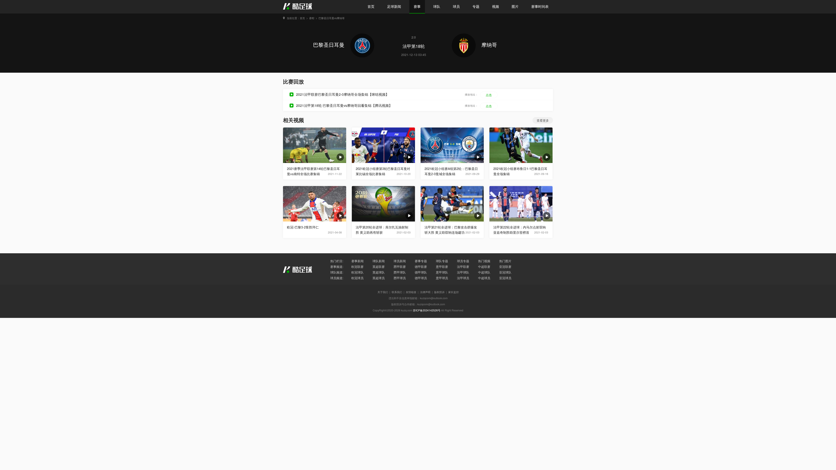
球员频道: (336, 278)
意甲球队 (442, 272)
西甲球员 (400, 278)
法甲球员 (463, 278)
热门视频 (484, 261)
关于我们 (383, 292)
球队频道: (336, 272)
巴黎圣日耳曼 (329, 44)
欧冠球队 (357, 272)
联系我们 (397, 292)
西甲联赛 (400, 266)
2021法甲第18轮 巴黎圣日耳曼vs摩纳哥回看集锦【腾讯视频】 (344, 105)
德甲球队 (421, 272)
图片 (515, 6)
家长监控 (453, 292)
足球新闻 (394, 6)
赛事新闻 (357, 261)
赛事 (417, 6)
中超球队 (484, 272)
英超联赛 (378, 266)
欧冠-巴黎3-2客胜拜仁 (303, 227)
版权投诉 (439, 292)
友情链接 (411, 292)
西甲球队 (400, 272)
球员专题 (463, 261)
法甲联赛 (463, 266)
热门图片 (505, 261)
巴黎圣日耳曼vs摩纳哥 (332, 18)
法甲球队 (463, 272)
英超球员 (378, 278)
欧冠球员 (357, 278)
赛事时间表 (540, 6)
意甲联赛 (442, 266)
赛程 (311, 18)
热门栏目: (336, 261)
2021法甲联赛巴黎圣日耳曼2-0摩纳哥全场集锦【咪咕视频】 (342, 94)
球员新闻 (400, 261)
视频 (495, 6)
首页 (370, 6)
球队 (436, 6)
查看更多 (543, 120)
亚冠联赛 (505, 266)
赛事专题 (421, 261)
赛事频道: (336, 266)
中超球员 (484, 278)
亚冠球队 (505, 272)
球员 (456, 6)
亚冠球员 (505, 278)
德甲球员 (421, 278)
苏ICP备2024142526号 (426, 310)
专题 (475, 6)
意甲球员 (442, 278)
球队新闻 (378, 261)
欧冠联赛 (357, 266)
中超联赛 (484, 266)
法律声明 (425, 292)
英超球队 (378, 272)
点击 (489, 95)
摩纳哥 (489, 44)
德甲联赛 (421, 266)
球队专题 (442, 261)
